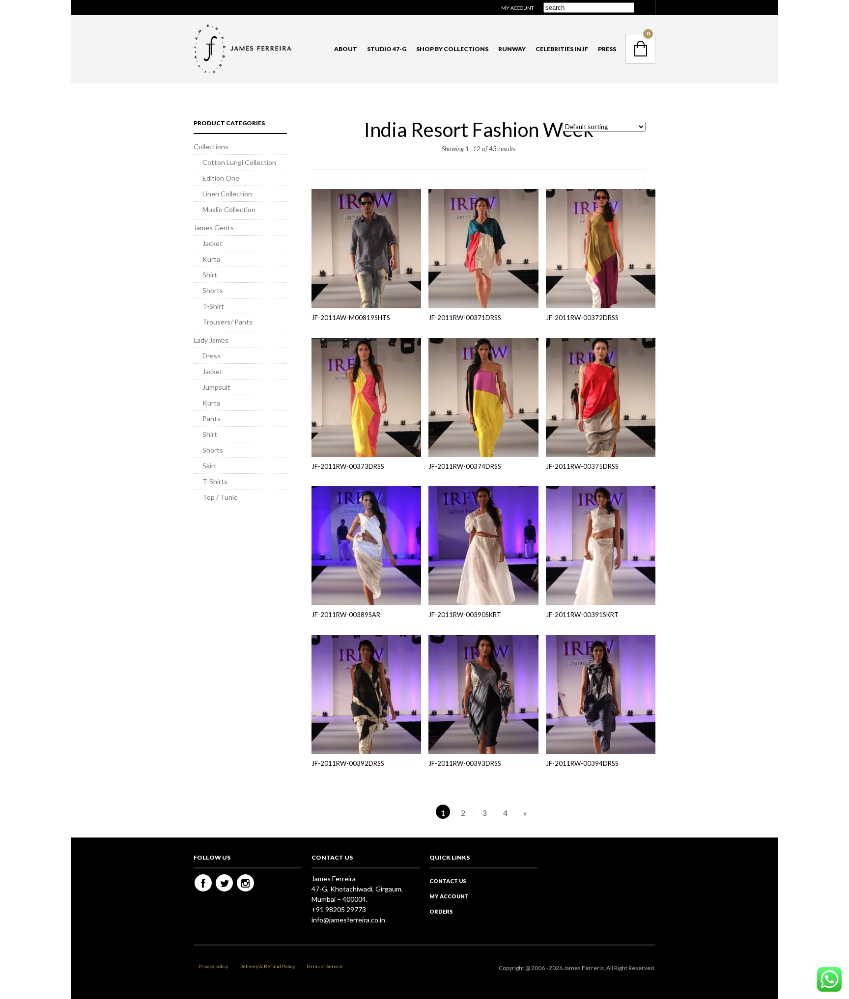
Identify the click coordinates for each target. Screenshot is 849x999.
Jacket (212, 243)
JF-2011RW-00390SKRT (464, 615)
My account (517, 8)
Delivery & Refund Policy (267, 966)
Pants (211, 418)
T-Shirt (213, 306)
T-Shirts (214, 481)
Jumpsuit (216, 387)
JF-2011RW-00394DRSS (582, 763)
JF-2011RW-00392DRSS (347, 763)
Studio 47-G (386, 49)
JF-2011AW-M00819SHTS (350, 318)
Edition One (220, 178)
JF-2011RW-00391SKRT (582, 615)
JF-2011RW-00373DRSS (347, 466)
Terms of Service (324, 966)
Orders (441, 911)
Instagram (245, 882)
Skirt (209, 465)
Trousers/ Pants (227, 322)
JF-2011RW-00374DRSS (464, 466)
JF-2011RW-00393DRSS (464, 763)
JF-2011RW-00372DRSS (582, 318)
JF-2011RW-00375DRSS (582, 466)
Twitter (224, 882)
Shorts (212, 290)
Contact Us (447, 881)
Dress (211, 355)
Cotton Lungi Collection (239, 162)
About (345, 49)
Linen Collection (227, 193)
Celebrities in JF (562, 49)
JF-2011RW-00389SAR (345, 615)
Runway (512, 49)
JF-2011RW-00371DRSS (464, 318)
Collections (211, 146)
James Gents (214, 227)
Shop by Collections (452, 49)
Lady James (211, 340)
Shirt (209, 274)
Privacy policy (213, 966)
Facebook (203, 882)
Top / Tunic (219, 497)
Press (607, 49)
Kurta (211, 259)
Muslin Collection (228, 209)
